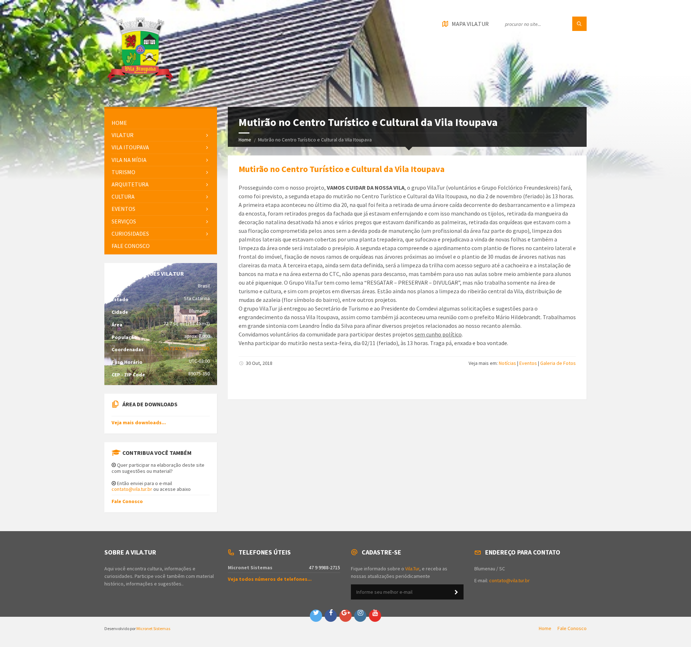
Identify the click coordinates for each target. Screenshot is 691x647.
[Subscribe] (456, 592)
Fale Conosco (127, 501)
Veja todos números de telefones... (270, 579)
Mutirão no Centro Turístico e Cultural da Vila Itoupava (341, 169)
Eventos (528, 363)
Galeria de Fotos (558, 363)
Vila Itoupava (130, 147)
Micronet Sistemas (153, 628)
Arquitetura (130, 184)
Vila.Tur (123, 135)
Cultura (123, 196)
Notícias (507, 363)
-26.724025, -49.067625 (186, 348)
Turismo (123, 172)
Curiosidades (130, 233)
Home (245, 139)
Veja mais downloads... (139, 422)
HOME (119, 122)
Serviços (124, 221)
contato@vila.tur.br (132, 489)
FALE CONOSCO (131, 245)
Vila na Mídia (129, 159)
